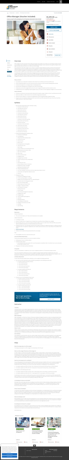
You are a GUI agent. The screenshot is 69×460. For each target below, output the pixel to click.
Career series (51, 34)
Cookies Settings (9, 456)
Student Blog (55, 450)
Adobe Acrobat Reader (20, 229)
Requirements (19, 209)
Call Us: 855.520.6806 (58, 12)
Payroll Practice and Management (20, 431)
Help (45, 452)
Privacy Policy (36, 457)
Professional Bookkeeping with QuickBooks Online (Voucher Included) (37, 432)
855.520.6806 (9, 76)
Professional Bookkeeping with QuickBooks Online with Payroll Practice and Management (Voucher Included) (54, 435)
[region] (9, 451)
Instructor (9, 67)
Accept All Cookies (10, 454)
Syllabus (8, 62)
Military (46, 450)
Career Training (28, 450)
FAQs (8, 69)
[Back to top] (34, 449)
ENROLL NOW (54, 27)
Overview (8, 60)
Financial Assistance (48, 451)
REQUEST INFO (57, 55)
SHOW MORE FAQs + (18, 410)
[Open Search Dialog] (60, 1)
